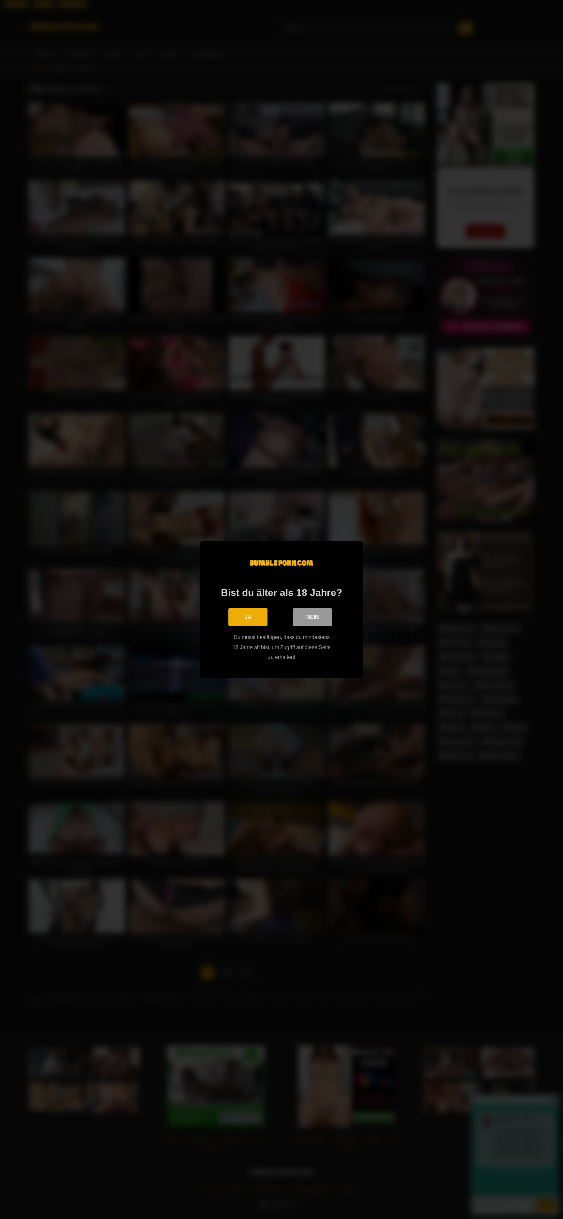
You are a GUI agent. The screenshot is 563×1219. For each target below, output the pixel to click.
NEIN (312, 617)
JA (248, 617)
